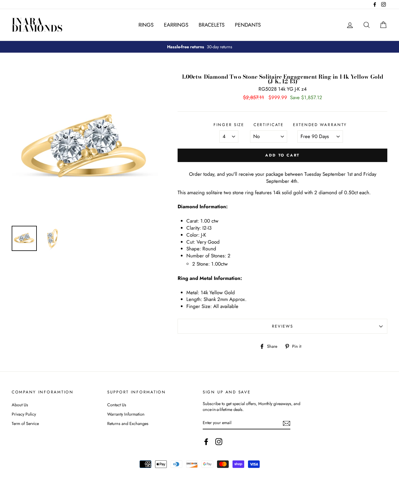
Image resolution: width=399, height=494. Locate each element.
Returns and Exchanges (127, 423)
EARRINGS (176, 25)
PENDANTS (248, 25)
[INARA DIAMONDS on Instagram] (218, 441)
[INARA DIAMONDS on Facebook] (206, 441)
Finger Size (229, 125)
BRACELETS (212, 25)
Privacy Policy (24, 414)
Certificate (269, 125)
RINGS (146, 25)
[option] (199, 47)
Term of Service (25, 423)
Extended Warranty (320, 125)
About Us (20, 405)
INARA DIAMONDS (37, 25)
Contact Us (116, 405)
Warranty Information (126, 414)
